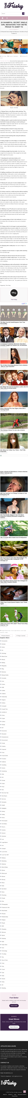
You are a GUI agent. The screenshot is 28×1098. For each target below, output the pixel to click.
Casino (3, 684)
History (3, 811)
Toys (3, 966)
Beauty (3, 659)
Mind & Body (5, 867)
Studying (4, 938)
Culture (3, 721)
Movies (3, 876)
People (3, 898)
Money (3, 870)
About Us (5, 1094)
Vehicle (3, 978)
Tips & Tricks (5, 960)
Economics (4, 730)
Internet (3, 833)
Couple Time (5, 709)
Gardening (4, 771)
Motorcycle (4, 873)
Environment (5, 740)
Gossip (3, 780)
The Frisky (4, 56)
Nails (3, 885)
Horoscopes (4, 820)
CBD (3, 687)
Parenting (4, 895)
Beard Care (4, 656)
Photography (5, 904)
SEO (3, 926)
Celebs (3, 690)
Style (3, 941)
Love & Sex (4, 851)
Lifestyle (4, 848)
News (3, 892)
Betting (3, 662)
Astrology (4, 653)
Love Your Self (5, 854)
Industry (4, 830)
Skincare (4, 932)
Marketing (4, 861)
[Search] (23, 13)
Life (3, 845)
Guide (3, 783)
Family (3, 743)
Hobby (3, 814)
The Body (4, 954)
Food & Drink (5, 755)
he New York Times (5, 61)
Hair (3, 789)
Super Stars (4, 944)
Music (3, 882)
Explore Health (14, 1005)
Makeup (4, 857)
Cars (3, 681)
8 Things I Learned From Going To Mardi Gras (22, 635)
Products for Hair (6, 907)
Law (3, 839)
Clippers (4, 699)
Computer (4, 706)
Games (3, 768)
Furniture (4, 758)
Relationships (7, 630)
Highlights (16, 56)
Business (4, 671)
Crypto (3, 718)
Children (4, 693)
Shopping (4, 929)
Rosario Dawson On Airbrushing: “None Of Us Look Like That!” (7, 635)
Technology (4, 950)
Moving (3, 879)
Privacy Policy (14, 1096)
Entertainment (5, 737)
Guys (3, 786)
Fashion (4, 746)
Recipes (4, 913)
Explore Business (14, 1027)
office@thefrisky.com (8, 1072)
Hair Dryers (4, 795)
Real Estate (4, 910)
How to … (4, 826)
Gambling (4, 764)
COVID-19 (4, 712)
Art (2, 650)
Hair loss (4, 799)
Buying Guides (5, 675)
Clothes (3, 702)
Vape (3, 975)
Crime (3, 715)
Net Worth (4, 888)
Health (3, 805)
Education (4, 733)
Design (3, 724)
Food (3, 752)
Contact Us (10, 1094)
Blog (3, 668)
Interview (4, 836)
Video (3, 981)
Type (3, 972)
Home (3, 817)
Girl (2, 777)
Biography (4, 665)
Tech (3, 947)
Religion (4, 919)
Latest (15, 1094)
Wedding (4, 988)
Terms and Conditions (22, 1094)
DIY (3, 727)
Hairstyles (4, 802)
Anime (3, 647)
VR (2, 984)
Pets (3, 901)
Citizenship (4, 696)
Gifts (3, 774)
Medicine (4, 864)
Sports (3, 935)
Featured (4, 749)
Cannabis (4, 678)
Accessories (4, 641)
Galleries (4, 761)
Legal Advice (5, 842)
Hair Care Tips (5, 792)
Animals (3, 644)
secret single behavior (15, 630)
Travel (3, 969)
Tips (3, 957)
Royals (3, 923)
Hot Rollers (4, 823)
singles (6, 632)
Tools (3, 963)
